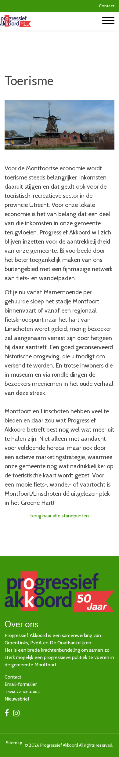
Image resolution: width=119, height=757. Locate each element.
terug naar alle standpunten (59, 516)
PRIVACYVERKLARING (22, 692)
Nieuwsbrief (17, 699)
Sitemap (14, 742)
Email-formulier (21, 684)
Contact (106, 6)
